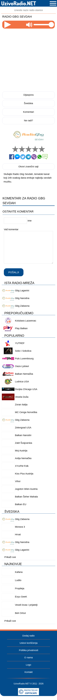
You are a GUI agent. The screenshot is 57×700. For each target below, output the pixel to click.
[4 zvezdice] (35, 149)
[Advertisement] (28, 59)
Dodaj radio (28, 635)
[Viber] (34, 156)
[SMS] (45, 156)
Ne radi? (28, 120)
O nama (28, 657)
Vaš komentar (11, 229)
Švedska (28, 103)
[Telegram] (28, 156)
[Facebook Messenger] (17, 156)
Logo (28, 664)
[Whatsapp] (39, 156)
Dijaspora (28, 95)
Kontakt (29, 672)
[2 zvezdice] (22, 149)
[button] (53, 3)
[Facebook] (11, 156)
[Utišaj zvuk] (29, 24)
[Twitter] (22, 156)
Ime (29, 220)
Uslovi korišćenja (29, 643)
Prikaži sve (10, 557)
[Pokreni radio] (7, 24)
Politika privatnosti (28, 650)
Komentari (28, 112)
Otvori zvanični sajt (28, 166)
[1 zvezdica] (15, 149)
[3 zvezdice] (28, 149)
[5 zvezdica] (41, 149)
